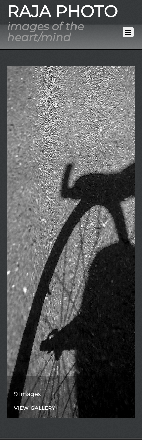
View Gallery (34, 408)
